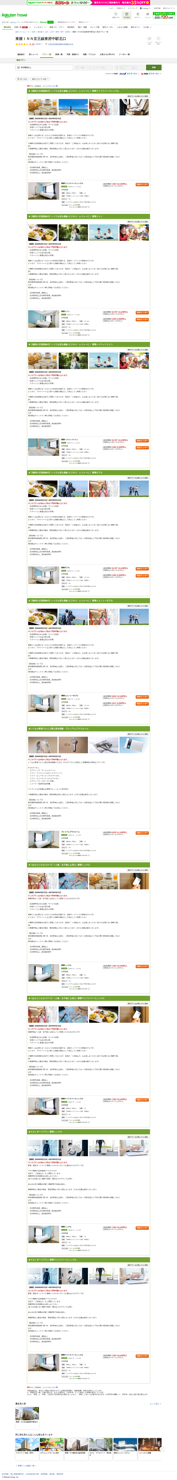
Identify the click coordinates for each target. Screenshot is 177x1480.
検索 (154, 67)
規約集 (52, 1474)
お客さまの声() (107, 54)
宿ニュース (33, 54)
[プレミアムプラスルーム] (43, 839)
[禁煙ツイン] (43, 319)
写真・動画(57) (73, 54)
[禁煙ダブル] (43, 575)
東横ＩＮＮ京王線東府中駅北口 (40, 39)
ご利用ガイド (120, 8)
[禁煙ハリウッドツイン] (43, 447)
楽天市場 (157, 8)
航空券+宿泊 (132, 74)
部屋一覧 (59, 54)
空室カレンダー (142, 184)
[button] (37, 1408)
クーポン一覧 (124, 54)
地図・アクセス (89, 54)
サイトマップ (132, 8)
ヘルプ (111, 8)
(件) (38, 44)
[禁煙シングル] (43, 973)
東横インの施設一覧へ (27, 1466)
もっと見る (154, 1404)
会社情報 (5, 1474)
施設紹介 (21, 54)
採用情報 (44, 1474)
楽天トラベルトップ (22, 32)
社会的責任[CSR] (32, 1474)
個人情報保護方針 (17, 1474)
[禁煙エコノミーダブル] (43, 703)
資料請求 (59, 1474)
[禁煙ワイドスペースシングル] (43, 191)
